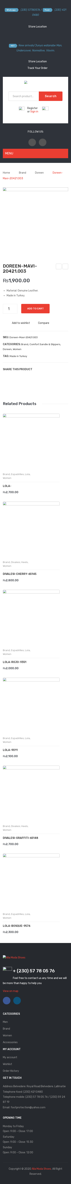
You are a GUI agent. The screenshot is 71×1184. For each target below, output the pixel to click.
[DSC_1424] (35, 219)
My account (10, 1057)
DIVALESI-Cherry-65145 (19, 574)
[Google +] (54, 369)
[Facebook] (32, 142)
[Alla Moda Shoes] (35, 83)
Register (32, 108)
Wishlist (7, 1064)
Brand (22, 172)
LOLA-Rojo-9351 (14, 662)
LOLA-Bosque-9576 (16, 926)
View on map (10, 991)
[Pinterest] (48, 369)
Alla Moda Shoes (41, 1168)
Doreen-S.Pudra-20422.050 (65, 267)
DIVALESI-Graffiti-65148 (20, 838)
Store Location (37, 26)
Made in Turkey (18, 356)
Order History (11, 1071)
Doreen (39, 172)
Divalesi (15, 562)
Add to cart (35, 308)
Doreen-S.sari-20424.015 (59, 267)
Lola (27, 474)
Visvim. (50, 50)
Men (5, 1022)
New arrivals (26, 45)
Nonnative (38, 50)
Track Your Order (37, 68)
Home (6, 172)
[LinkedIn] (60, 369)
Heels (24, 562)
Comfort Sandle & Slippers (45, 344)
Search (51, 96)
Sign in (34, 111)
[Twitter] (42, 369)
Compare (43, 323)
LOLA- (7, 486)
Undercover (23, 50)
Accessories (10, 1042)
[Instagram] (42, 142)
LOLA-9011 (10, 750)
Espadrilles (17, 474)
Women (17, 349)
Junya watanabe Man (48, 45)
